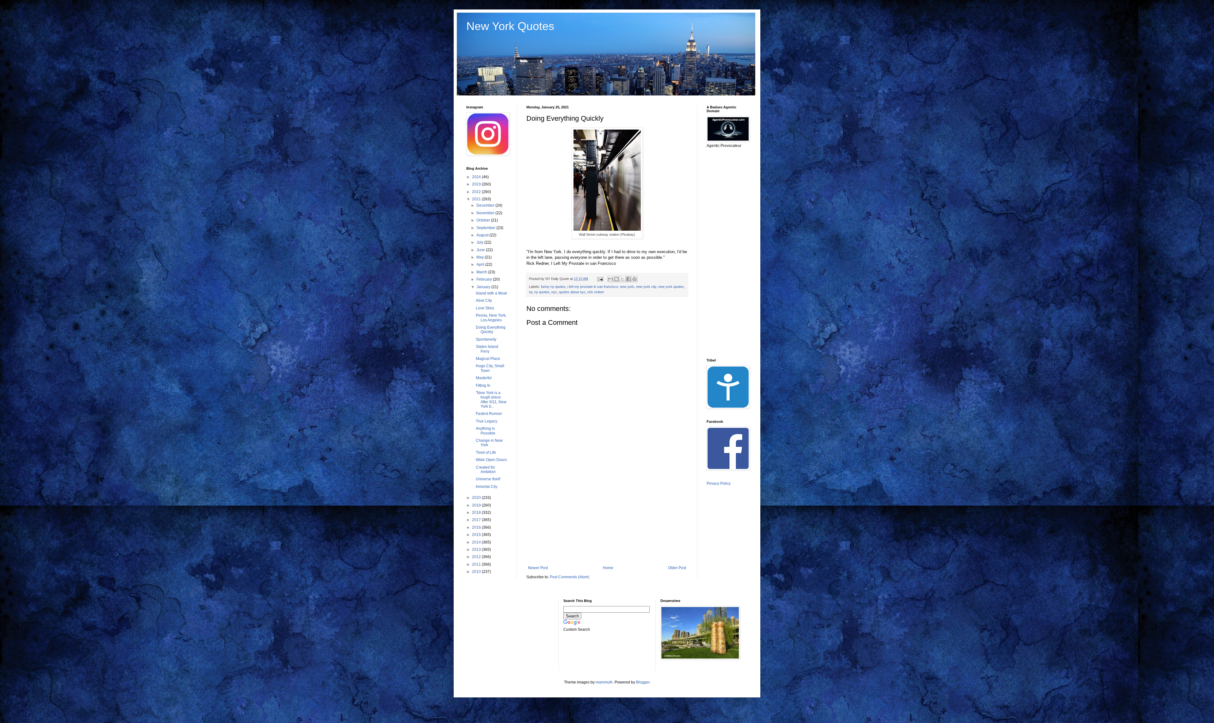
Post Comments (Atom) (569, 577)
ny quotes (541, 292)
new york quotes (671, 287)
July (480, 242)
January (483, 287)
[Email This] (610, 279)
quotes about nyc (572, 292)
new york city (646, 287)
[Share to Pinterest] (634, 279)
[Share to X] (622, 279)
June (481, 250)
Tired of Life (486, 452)
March (482, 272)
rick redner (595, 292)
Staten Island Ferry (487, 348)
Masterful (484, 378)
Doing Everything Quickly (491, 329)
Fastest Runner (489, 413)
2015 (477, 534)
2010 (477, 571)
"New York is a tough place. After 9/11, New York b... (491, 400)
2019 (477, 505)
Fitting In (483, 385)
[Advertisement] (607, 513)
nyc (554, 292)
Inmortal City (486, 486)
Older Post (677, 568)
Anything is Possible (485, 430)
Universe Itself (488, 479)
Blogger (642, 682)
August (482, 235)
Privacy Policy (719, 483)
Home (608, 568)
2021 (477, 199)
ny (530, 292)
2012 (477, 557)
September (486, 228)
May (480, 257)
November (485, 213)
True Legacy (486, 421)
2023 (477, 184)
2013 (477, 549)
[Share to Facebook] (628, 279)
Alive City (484, 300)
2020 (477, 497)
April (480, 264)
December (485, 205)
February (484, 279)
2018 (477, 512)
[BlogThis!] (616, 279)
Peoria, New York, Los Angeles (491, 317)
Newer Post (538, 568)
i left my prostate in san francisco (592, 287)
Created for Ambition (486, 469)
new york (627, 287)
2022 (477, 192)
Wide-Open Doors (491, 460)
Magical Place (488, 358)
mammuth (604, 682)
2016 (477, 527)
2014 (477, 542)
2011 (477, 564)
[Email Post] (600, 279)
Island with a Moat (491, 293)
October (483, 220)
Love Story (485, 308)
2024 (477, 177)
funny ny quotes (553, 287)
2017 (477, 520)
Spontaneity (486, 339)
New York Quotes (510, 26)
